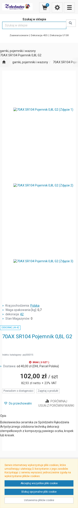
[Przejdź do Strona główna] (4, 62)
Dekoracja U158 (59, 35)
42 (22, 314)
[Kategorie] (69, 7)
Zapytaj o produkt (48, 390)
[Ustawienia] (57, 7)
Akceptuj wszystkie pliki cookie (39, 483)
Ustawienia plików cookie (39, 500)
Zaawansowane (19, 35)
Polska (34, 305)
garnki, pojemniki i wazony (30, 62)
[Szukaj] (71, 23)
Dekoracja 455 (39, 35)
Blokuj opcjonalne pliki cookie (39, 491)
